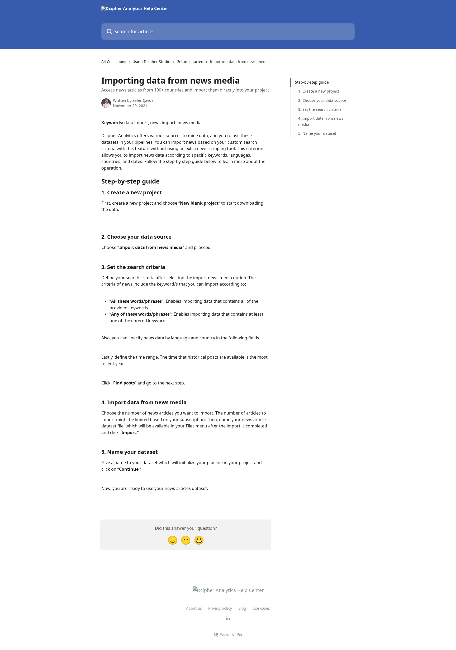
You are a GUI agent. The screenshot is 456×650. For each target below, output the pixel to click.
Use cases (261, 608)
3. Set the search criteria (319, 109)
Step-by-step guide (312, 82)
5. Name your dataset (317, 133)
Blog (242, 608)
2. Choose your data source (322, 100)
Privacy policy (220, 608)
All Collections (113, 61)
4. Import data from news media (320, 121)
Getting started (190, 61)
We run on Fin (231, 634)
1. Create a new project (318, 91)
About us (194, 608)
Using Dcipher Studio (151, 61)
